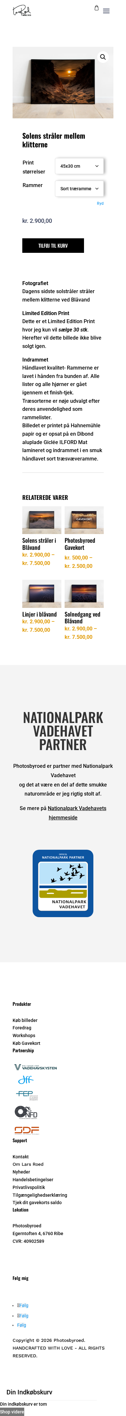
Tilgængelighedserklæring (40, 1195)
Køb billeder (25, 1020)
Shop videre (12, 1411)
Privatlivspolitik (29, 1187)
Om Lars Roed (28, 1164)
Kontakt (21, 1156)
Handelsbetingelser (33, 1179)
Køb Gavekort (26, 1043)
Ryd (100, 203)
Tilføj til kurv (53, 245)
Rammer (33, 185)
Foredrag (22, 1027)
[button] (103, 57)
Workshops (24, 1035)
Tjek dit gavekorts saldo (37, 1202)
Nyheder (21, 1171)
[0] (96, 8)
